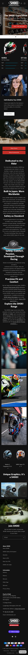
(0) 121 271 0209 (9, 611)
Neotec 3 (5, 318)
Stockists (5, 555)
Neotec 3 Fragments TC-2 (7, 465)
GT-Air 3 (9, 316)
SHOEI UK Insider (7, 564)
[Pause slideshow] (26, 36)
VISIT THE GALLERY (19, 26)
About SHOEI (6, 548)
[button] (2, 3)
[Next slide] (18, 36)
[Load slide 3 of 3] (16, 37)
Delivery (5, 572)
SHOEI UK (8, 648)
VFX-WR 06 (20, 319)
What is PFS (6, 558)
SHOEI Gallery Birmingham (11, 297)
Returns (5, 575)
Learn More (9, 113)
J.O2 (20, 318)
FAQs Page (5, 582)
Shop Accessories (14, 152)
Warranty (5, 585)
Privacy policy (22, 648)
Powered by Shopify (14, 648)
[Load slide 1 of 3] (12, 37)
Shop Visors (14, 148)
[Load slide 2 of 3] (14, 37)
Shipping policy (14, 650)
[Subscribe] (23, 537)
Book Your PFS (6, 561)
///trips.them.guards (19, 608)
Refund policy (6, 650)
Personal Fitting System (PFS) (11, 287)
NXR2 (11, 314)
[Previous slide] (9, 36)
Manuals (5, 579)
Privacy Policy (6, 588)
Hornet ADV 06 (17, 321)
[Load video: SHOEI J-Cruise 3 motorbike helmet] (14, 490)
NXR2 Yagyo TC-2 (20, 465)
